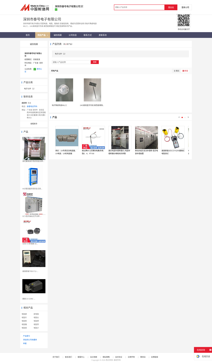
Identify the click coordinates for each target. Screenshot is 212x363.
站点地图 (93, 357)
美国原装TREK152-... (30, 271)
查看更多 (33, 123)
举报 (25, 343)
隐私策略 (106, 357)
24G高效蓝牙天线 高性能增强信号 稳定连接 (96, 105)
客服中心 (81, 357)
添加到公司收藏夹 (30, 340)
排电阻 (36, 314)
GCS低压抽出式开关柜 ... (31, 216)
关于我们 (55, 357)
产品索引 (26, 336)
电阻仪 (36, 317)
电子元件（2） (29, 88)
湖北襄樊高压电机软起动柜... (33, 161)
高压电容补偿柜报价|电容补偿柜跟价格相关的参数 (119, 152)
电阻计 (36, 328)
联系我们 (68, 357)
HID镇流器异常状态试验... (32, 188)
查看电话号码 (32, 106)
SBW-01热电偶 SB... (30, 244)
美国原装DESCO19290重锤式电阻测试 (173, 152)
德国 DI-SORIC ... (28, 299)
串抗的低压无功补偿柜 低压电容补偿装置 (146, 152)
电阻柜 (24, 321)
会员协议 (118, 357)
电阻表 (24, 328)
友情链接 (154, 357)
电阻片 (24, 317)
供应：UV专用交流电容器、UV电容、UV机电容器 (66, 152)
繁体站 (143, 357)
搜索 (94, 62)
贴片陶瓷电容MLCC (59, 105)
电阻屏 (24, 314)
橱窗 (186, 71)
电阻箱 (24, 324)
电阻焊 (36, 321)
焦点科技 (109, 360)
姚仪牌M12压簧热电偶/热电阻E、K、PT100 (92, 152)
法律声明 (131, 357)
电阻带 (36, 324)
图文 (177, 71)
